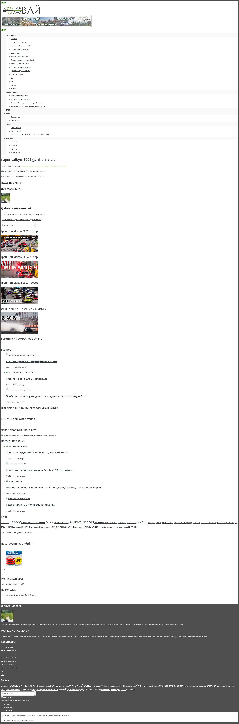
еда (42, 527)
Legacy (15, 522)
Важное (6, 349)
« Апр (2, 675)
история (55, 527)
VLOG (30, 523)
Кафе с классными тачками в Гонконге (30, 505)
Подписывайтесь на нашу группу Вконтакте (15, 700)
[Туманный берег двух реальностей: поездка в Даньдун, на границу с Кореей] (14, 481)
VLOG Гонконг (21, 42)
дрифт (33, 527)
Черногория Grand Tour (19, 49)
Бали (13, 78)
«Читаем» (9, 138)
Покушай (14, 142)
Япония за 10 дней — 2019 (21, 46)
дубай (38, 527)
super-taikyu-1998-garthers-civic (28, 159)
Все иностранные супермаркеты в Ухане (31, 361)
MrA (17, 189)
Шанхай (196, 522)
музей (71, 527)
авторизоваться (41, 214)
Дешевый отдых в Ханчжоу (21, 71)
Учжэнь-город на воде (19, 56)
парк (80, 527)
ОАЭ (12, 81)
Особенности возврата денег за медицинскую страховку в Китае (47, 396)
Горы (61, 523)
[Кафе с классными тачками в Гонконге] (18, 499)
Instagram (9, 710)
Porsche (24, 523)
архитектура (231, 522)
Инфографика (16, 153)
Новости (14, 145)
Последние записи (13, 441)
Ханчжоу (189, 523)
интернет (47, 527)
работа (105, 527)
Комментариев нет (44, 166)
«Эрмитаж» (15, 121)
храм (120, 527)
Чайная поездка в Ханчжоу (21, 67)
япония (132, 526)
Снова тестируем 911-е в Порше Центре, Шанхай (36, 452)
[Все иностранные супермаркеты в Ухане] (21, 355)
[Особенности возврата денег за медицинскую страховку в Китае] (18, 390)
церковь (125, 527)
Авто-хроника (16, 128)
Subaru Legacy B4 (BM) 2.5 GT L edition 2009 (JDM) (30, 135)
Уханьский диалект (154, 523)
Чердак (8, 113)
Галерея (41, 523)
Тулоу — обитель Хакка (20, 64)
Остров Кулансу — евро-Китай (22, 60)
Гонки (56, 523)
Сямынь (17, 595)
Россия (129, 523)
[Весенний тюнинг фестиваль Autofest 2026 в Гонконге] (16, 464)
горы (22, 595)
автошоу (222, 523)
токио (110, 527)
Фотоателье (15, 117)
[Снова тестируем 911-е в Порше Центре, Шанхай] (17, 446)
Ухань (142, 522)
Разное (13, 88)
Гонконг (14, 39)
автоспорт (213, 522)
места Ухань (15, 53)
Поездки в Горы (17, 74)
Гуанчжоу (66, 523)
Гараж (8, 124)
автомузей (204, 523)
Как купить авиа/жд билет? (21, 99)
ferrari (3, 523)
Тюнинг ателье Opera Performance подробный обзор (21, 220)
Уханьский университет (174, 522)
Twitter (8, 704)
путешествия (92, 526)
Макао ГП (122, 522)
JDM (7, 522)
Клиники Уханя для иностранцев (27, 378)
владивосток (7, 527)
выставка (17, 527)
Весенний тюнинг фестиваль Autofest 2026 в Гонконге (40, 470)
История (14, 149)
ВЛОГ (8, 110)
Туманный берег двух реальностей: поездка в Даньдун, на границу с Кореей (54, 487)
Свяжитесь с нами (27, 720)
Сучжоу (134, 523)
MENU (3, 3)
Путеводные (10, 35)
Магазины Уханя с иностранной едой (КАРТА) (28, 106)
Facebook (9, 707)
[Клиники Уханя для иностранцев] (19, 372)
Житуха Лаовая (11, 92)
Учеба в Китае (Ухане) (19, 96)
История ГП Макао (102, 523)
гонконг (25, 526)
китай (63, 526)
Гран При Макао (17, 131)
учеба (115, 527)
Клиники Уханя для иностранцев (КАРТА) (26, 103)
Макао (13, 85)
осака (76, 527)
